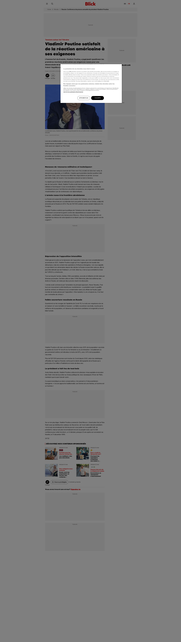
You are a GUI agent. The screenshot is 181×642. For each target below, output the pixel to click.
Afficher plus (83, 97)
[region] (91, 83)
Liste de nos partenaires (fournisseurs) (73, 92)
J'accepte (97, 97)
